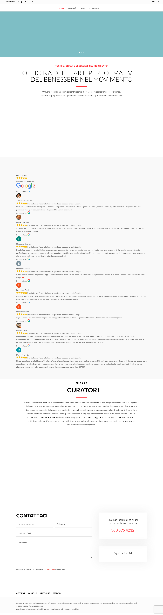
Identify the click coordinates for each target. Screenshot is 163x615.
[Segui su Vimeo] (130, 558)
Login (18, 609)
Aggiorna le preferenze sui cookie (32, 609)
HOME (61, 8)
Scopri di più (17, 149)
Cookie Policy (59, 609)
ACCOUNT (20, 593)
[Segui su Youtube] (125, 558)
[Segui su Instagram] (120, 558)
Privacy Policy (50, 569)
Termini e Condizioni (72, 609)
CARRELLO (32, 593)
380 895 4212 (122, 530)
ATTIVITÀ (72, 8)
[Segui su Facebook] (115, 558)
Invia (86, 561)
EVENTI (82, 8)
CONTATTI (94, 8)
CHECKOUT (45, 593)
